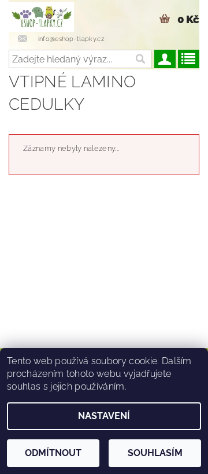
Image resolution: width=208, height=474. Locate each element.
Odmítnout (53, 452)
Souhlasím (155, 452)
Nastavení (104, 415)
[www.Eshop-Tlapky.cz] (41, 15)
